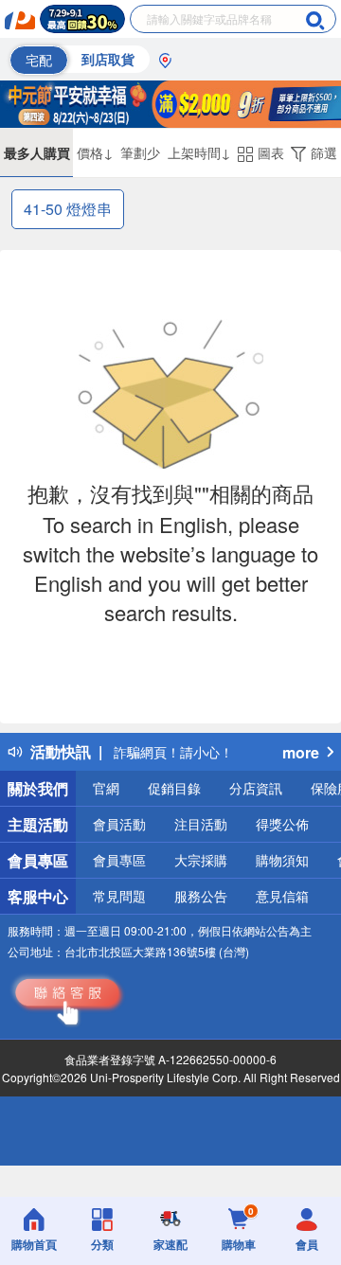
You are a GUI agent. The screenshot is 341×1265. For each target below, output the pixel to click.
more (300, 752)
